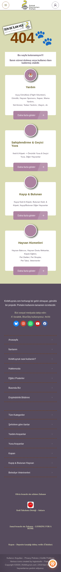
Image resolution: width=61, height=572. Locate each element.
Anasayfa (13, 340)
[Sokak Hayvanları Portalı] (30, 5)
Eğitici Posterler (16, 378)
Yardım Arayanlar (17, 434)
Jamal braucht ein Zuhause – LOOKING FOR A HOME (30, 528)
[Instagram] (23, 323)
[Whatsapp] (30, 323)
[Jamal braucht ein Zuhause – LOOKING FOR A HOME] (30, 521)
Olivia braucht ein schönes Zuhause (30, 494)
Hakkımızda (14, 368)
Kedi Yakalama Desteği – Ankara (30, 510)
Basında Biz (15, 388)
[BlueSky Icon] (16, 323)
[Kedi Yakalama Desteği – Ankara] (30, 505)
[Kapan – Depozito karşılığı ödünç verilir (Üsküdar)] (30, 539)
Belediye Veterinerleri (19, 472)
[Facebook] (45, 323)
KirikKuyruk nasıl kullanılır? (22, 359)
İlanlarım (13, 349)
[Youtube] (38, 323)
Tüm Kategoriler (17, 415)
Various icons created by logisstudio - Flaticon (30, 561)
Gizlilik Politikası (47, 558)
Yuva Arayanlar (16, 444)
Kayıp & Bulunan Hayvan (21, 463)
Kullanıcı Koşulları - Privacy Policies (22, 558)
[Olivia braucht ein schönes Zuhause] (30, 489)
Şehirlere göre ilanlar (19, 424)
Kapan (12, 453)
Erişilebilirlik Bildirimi (19, 397)
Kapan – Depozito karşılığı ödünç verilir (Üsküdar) (30, 545)
